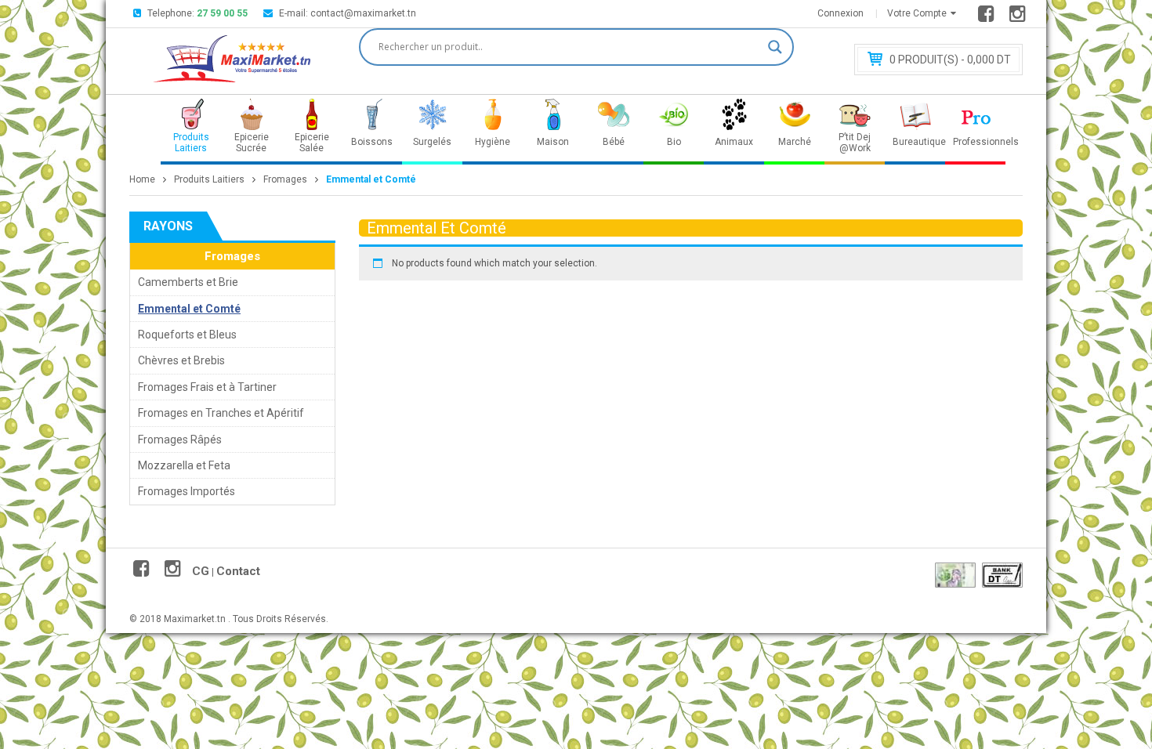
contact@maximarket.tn (363, 13)
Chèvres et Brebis (181, 360)
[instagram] (1019, 17)
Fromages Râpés (180, 439)
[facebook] (988, 17)
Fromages (285, 179)
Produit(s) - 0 (950, 59)
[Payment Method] (955, 575)
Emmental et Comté (189, 308)
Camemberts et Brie (188, 282)
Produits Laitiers (209, 179)
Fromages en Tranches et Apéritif (221, 413)
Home (142, 179)
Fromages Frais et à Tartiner (207, 387)
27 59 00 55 (222, 13)
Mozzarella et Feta (184, 465)
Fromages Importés (186, 491)
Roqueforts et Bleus (187, 334)
